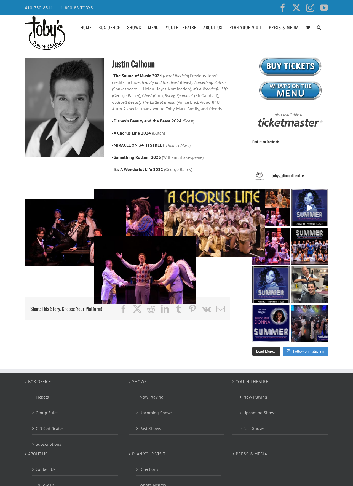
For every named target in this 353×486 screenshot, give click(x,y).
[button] (319, 27)
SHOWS (139, 381)
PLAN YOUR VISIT (148, 453)
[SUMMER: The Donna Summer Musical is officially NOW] (271, 246)
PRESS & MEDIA (251, 453)
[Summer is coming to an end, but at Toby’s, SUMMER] (309, 323)
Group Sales (47, 412)
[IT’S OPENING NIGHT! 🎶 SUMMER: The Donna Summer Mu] (271, 285)
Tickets (42, 397)
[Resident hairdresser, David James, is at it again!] (309, 285)
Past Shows (150, 428)
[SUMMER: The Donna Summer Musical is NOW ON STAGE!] (309, 208)
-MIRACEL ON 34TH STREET (138, 145)
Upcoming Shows (156, 412)
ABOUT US (37, 453)
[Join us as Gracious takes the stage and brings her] (271, 323)
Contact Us (45, 469)
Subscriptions (48, 444)
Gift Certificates (50, 428)
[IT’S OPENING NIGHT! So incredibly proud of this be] (309, 246)
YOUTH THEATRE (252, 381)
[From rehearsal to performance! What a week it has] (271, 208)
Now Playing (152, 397)
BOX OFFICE (39, 381)
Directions (149, 469)
